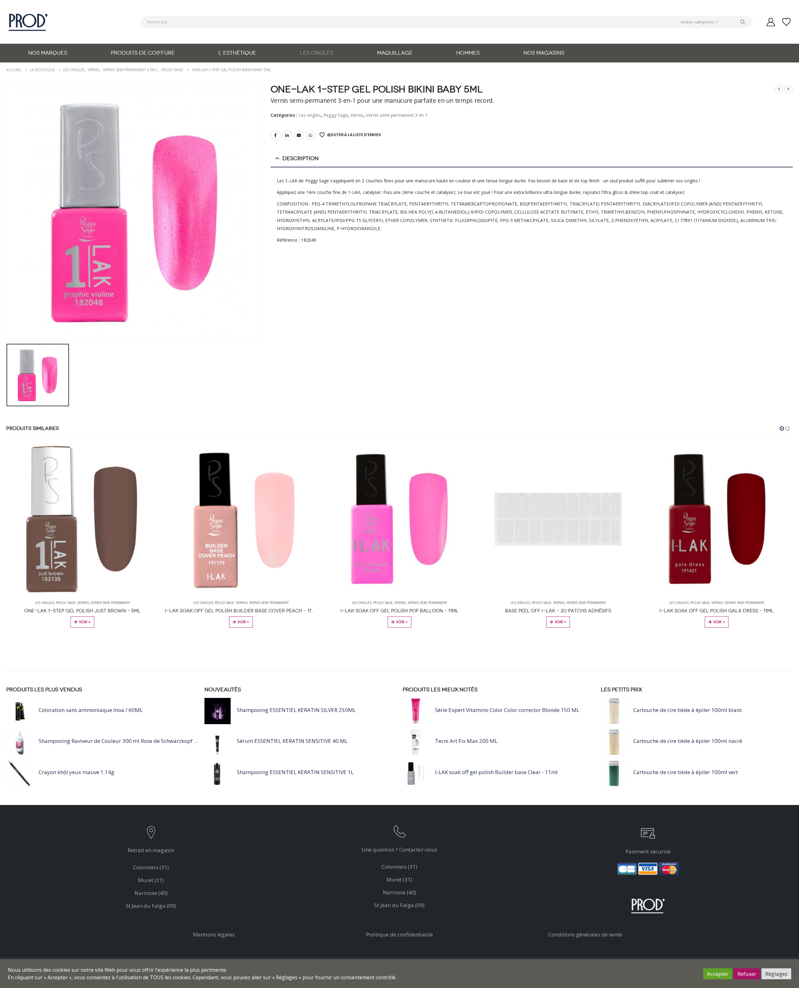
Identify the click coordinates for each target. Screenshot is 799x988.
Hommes (468, 53)
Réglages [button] (776, 973)
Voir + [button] (85, 622)
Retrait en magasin (151, 850)
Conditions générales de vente (585, 934)
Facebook (276, 135)
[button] (782, 428)
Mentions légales (214, 934)
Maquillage (395, 53)
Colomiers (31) (151, 867)
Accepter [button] (717, 973)
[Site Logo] (28, 22)
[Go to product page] (82, 519)
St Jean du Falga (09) (151, 905)
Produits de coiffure (143, 53)
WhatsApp (311, 135)
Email (299, 135)
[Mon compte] (771, 22)
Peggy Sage (335, 115)
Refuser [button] (747, 973)
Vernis (356, 115)
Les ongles (316, 53)
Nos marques (47, 53)
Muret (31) (151, 880)
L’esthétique (237, 53)
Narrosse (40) (151, 893)
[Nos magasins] (151, 834)
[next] (788, 89)
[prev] (779, 89)
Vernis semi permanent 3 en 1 (397, 115)
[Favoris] (787, 22)
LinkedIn (287, 135)
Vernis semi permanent (110, 602)
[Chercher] (743, 22)
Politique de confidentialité (399, 934)
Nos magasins (543, 53)
